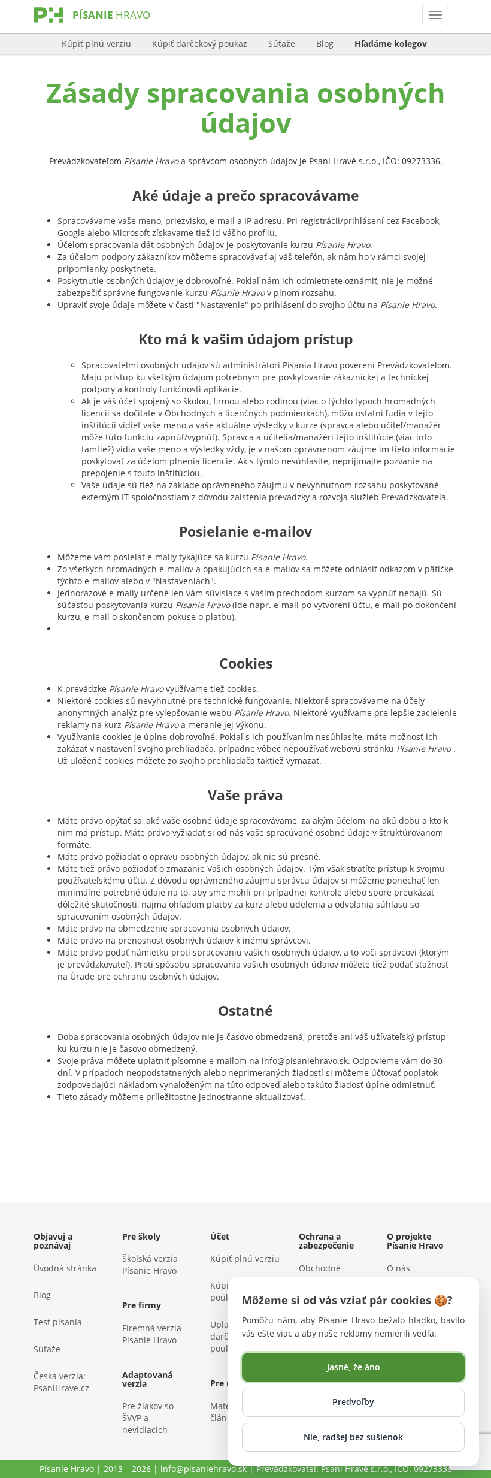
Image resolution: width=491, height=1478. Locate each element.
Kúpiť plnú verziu (96, 43)
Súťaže (281, 43)
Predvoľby (353, 1401)
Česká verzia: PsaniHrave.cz (61, 1382)
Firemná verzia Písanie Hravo (151, 1334)
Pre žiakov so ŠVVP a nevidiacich (148, 1417)
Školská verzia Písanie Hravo (150, 1264)
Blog (325, 43)
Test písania (58, 1322)
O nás (398, 1268)
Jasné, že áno (353, 1367)
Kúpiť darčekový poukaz (199, 43)
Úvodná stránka (65, 1268)
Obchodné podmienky (321, 1274)
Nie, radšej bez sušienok (353, 1437)
